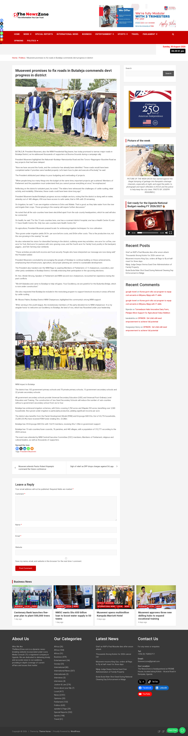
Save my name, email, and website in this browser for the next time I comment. (48, 561)
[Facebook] (17, 448)
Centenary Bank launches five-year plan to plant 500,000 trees (32, 614)
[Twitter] (1, 36)
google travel (131, 292)
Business (87, 34)
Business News (23, 581)
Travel (135, 34)
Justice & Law (60, 684)
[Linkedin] (24, 448)
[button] (150, 223)
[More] (32, 448)
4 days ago (142, 622)
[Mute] (166, 232)
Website (18, 547)
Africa (100, 603)
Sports (121, 34)
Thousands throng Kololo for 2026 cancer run (145, 255)
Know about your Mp (62, 688)
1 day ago (18, 619)
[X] (21, 448)
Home (17, 34)
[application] (150, 222)
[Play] (129, 232)
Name (18, 525)
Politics (31, 41)
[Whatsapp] (28, 448)
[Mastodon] (1, 30)
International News (67, 34)
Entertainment (103, 34)
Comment (20, 494)
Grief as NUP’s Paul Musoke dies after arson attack (147, 252)
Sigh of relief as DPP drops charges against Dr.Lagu (92, 466)
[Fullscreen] (170, 232)
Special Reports (44, 34)
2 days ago (101, 619)
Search (129, 68)
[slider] (147, 232)
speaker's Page (60, 709)
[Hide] (1, 44)
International (59, 667)
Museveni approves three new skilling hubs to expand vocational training (155, 615)
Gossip (57, 664)
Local (27, 606)
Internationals (60, 674)
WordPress (75, 731)
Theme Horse (45, 731)
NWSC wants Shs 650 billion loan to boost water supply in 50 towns (73, 615)
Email (18, 536)
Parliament (149, 34)
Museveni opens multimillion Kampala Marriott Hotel (113, 614)
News (26, 34)
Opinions (18, 41)
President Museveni (28, 452)
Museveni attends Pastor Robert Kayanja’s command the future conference (36, 467)
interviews (58, 681)
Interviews (58, 678)
